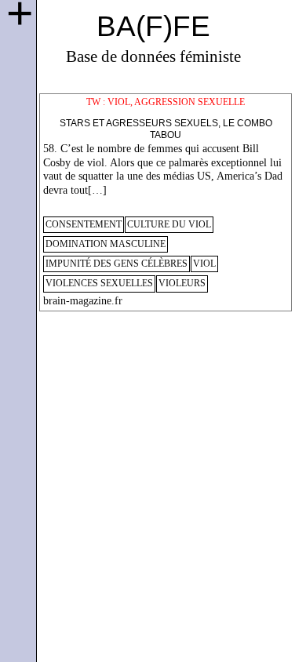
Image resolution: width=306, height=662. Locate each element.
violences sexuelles (99, 283)
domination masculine (106, 244)
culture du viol (169, 225)
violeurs (182, 283)
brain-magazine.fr (82, 301)
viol (204, 264)
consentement (84, 225)
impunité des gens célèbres (117, 264)
